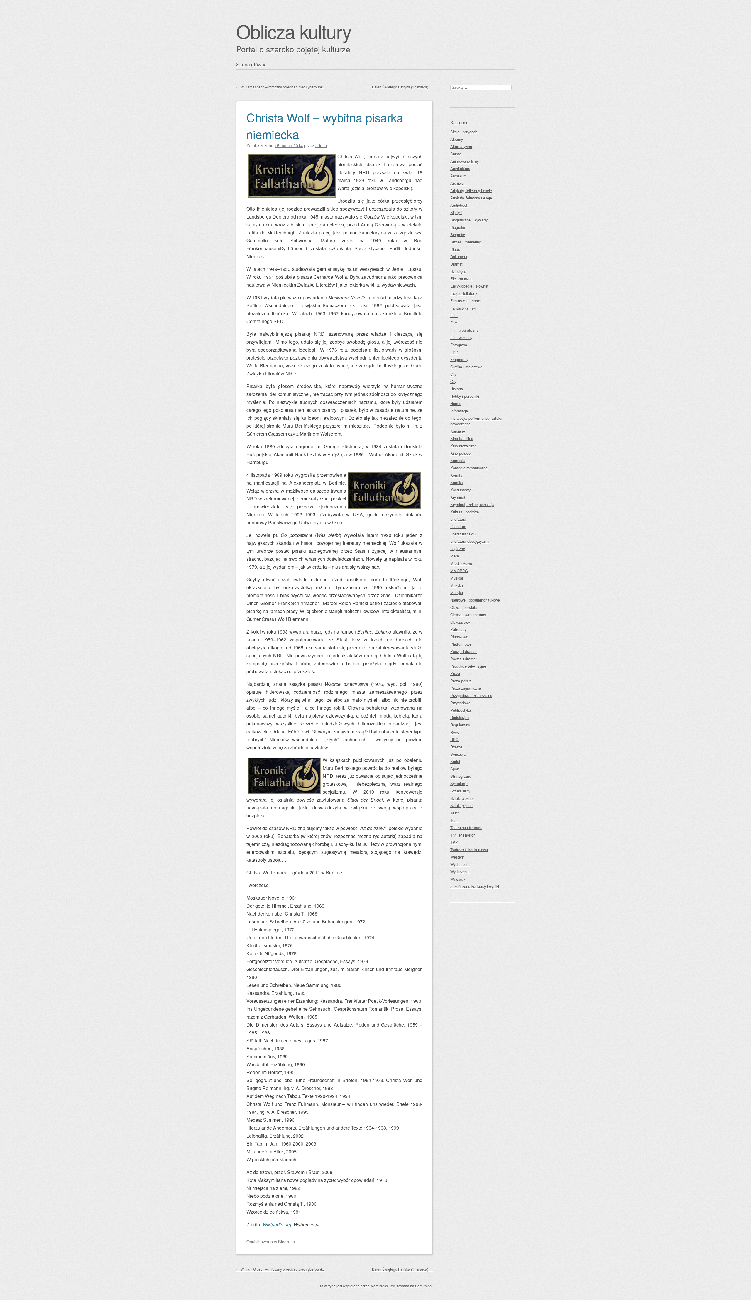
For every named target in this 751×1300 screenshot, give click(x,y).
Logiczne (457, 548)
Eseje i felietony (463, 293)
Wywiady (457, 879)
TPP (454, 842)
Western (457, 857)
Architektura (460, 168)
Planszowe (459, 636)
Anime (455, 154)
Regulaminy (460, 725)
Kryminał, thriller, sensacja (472, 504)
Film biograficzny (464, 330)
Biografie (286, 1241)
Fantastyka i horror (465, 300)
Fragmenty (459, 359)
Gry (453, 374)
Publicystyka (460, 710)
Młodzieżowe (461, 563)
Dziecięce (458, 271)
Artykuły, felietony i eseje (471, 190)
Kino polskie (460, 453)
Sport (454, 769)
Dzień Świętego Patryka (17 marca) (402, 86)
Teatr (454, 813)
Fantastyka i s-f (463, 308)
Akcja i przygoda (464, 132)
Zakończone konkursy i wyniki (474, 886)
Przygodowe (460, 703)
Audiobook (459, 205)
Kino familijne (461, 438)
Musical (456, 578)
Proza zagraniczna (465, 688)
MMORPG (459, 570)
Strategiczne (460, 776)
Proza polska (461, 680)
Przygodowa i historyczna (471, 695)
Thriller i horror (462, 835)
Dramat (456, 264)
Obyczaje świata (463, 607)
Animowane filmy (464, 161)
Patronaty (458, 629)
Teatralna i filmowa (466, 827)
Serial (455, 761)
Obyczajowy (460, 622)
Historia (456, 389)
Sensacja (458, 754)
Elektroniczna (461, 278)
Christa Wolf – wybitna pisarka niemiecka (324, 125)
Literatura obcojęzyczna (469, 541)
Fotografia (458, 344)
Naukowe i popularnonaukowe (475, 600)
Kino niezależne (463, 446)
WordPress (379, 1285)
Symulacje (459, 783)
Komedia (457, 460)
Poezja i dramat (463, 651)
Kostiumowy (460, 490)
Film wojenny (461, 337)
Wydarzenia (460, 864)
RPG (454, 739)
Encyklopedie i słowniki (469, 286)
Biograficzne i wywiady (469, 220)
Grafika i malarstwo (466, 366)
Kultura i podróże (464, 512)
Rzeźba (456, 747)
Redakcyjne (459, 717)
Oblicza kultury (293, 31)
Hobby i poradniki (464, 396)
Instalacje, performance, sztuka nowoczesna (476, 420)
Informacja (459, 411)
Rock (454, 732)
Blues (455, 249)
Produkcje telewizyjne (468, 666)
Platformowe (460, 644)
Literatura (458, 519)
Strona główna (251, 64)
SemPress (423, 1285)
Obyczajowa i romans (468, 614)
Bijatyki (456, 212)
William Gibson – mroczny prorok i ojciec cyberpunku (280, 86)
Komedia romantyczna (469, 468)
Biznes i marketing (465, 242)
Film (454, 315)
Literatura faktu (463, 534)
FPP (454, 352)
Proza (455, 673)
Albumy (456, 139)
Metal (455, 556)
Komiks (456, 475)
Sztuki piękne (461, 798)
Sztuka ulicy (460, 791)
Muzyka (456, 585)
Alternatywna (461, 146)
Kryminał (457, 497)
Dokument (458, 256)
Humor (455, 403)
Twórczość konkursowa (469, 849)
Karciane (457, 431)
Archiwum (458, 176)
